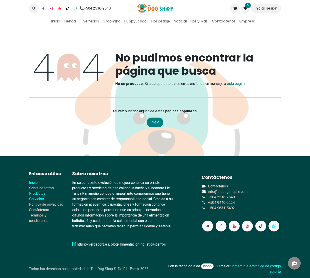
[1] (87, 221)
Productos (37, 193)
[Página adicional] (207, 226)
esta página (236, 83)
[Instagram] (51, 8)
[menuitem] (55, 21)
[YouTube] (59, 8)
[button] (34, 8)
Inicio (155, 122)
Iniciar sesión (266, 8)
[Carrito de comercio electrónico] (235, 8)
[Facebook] (43, 8)
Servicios (36, 199)
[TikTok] (67, 8)
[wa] (273, 226)
